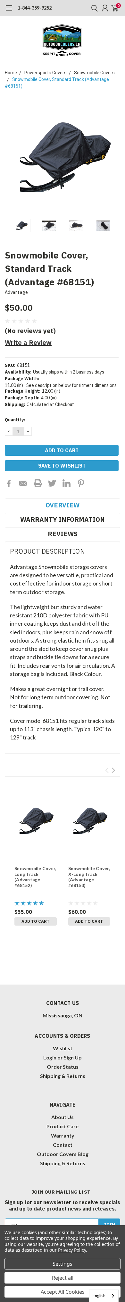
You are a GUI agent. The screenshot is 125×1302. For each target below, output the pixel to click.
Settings (62, 1263)
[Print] (38, 483)
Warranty (62, 1135)
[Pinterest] (81, 483)
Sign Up (73, 1057)
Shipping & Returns (62, 1076)
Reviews (63, 533)
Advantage (16, 292)
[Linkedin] (67, 483)
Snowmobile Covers (94, 72)
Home (11, 72)
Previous (11, 158)
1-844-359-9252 (35, 8)
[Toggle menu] (9, 11)
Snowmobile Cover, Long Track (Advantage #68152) (35, 877)
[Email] (23, 483)
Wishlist (62, 1048)
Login (49, 1057)
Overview (62, 505)
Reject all (62, 1277)
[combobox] (104, 1296)
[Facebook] (9, 483)
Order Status (63, 1067)
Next (114, 158)
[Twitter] (52, 483)
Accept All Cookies (63, 1291)
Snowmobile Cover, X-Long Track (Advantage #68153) (89, 877)
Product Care (62, 1126)
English (99, 1295)
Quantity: (15, 420)
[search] (93, 8)
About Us (62, 1117)
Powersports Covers (45, 72)
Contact (62, 1145)
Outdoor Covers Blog (62, 1154)
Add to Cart (35, 921)
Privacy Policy (72, 1250)
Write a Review (28, 342)
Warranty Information (62, 519)
